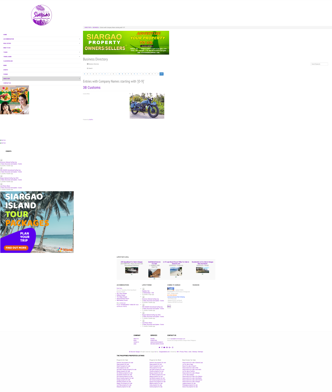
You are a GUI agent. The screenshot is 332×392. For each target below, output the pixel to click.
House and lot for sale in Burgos (191, 373)
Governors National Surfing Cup (8, 162)
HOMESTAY (132, 304)
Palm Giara (119, 288)
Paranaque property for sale (190, 385)
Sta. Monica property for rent (157, 375)
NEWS (5, 65)
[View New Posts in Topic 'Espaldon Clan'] (143, 289)
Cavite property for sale (156, 387)
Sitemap (194, 352)
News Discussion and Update (9, 164)
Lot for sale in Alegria (188, 375)
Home (5, 34)
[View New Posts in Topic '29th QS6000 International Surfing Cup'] (1, 168)
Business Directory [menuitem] (93, 64)
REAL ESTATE (7, 43)
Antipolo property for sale (124, 387)
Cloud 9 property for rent (156, 366)
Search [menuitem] (90, 68)
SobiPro (91, 119)
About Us (136, 338)
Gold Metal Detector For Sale (154, 263)
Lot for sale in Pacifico (188, 371)
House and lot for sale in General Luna (192, 362)
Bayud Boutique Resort (123, 298)
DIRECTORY (6, 78)
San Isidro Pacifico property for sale (126, 369)
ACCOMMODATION (8, 39)
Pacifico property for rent (156, 371)
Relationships (146, 293)
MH (178, 352)
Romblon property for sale (124, 381)
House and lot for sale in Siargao (191, 381)
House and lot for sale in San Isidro (191, 369)
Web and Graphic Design (157, 344)
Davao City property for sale (190, 387)
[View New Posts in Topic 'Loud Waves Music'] (1, 184)
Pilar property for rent (155, 368)
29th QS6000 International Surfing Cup (10, 170)
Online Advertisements (156, 342)
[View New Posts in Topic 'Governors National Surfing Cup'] (1, 160)
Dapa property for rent (156, 364)
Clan (153, 293)
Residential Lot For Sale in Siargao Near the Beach (202, 263)
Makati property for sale (156, 383)
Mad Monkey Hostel (122, 300)
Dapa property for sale (123, 364)
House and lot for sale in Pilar (190, 368)
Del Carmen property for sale (124, 376)
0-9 (161, 74)
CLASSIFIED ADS (8, 61)
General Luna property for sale (125, 362)
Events (20, 164)
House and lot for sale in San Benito (192, 378)
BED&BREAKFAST (125, 304)
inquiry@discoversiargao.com (177, 338)
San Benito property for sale (124, 375)
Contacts (136, 342)
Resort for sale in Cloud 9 (189, 366)
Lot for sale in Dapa (187, 364)
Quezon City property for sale (157, 381)
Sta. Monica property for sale (124, 373)
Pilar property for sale (123, 368)
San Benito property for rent (157, 378)
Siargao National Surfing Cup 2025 (9, 178)
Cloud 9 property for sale (123, 366)
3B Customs (91, 87)
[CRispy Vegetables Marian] (14, 99)
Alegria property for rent (156, 376)
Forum (5, 74)
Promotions (153, 340)
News (135, 340)
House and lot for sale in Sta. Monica (192, 376)
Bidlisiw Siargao (121, 295)
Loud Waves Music (5, 186)
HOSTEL (125, 306)
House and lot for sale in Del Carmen (192, 380)
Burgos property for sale (123, 371)
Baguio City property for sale (124, 383)
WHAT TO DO (6, 48)
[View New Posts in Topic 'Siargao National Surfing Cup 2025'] (1, 176)
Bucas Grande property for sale (125, 378)
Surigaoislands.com (164, 352)
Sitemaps (200, 352)
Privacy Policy (184, 352)
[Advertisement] (41, 126)
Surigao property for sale (123, 380)
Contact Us (7, 83)
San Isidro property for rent (157, 369)
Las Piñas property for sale (124, 385)
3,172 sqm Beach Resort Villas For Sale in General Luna (176, 263)
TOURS (5, 52)
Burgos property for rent (156, 373)
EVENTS (5, 70)
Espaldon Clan (145, 291)
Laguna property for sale (189, 383)
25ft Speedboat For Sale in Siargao (131, 262)
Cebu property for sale (156, 385)
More (169, 306)
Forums (152, 338)
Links (135, 344)
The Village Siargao (122, 297)
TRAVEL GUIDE (7, 56)
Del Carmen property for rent (157, 380)
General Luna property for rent (158, 362)
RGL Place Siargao (122, 293)
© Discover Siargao (134, 352)
